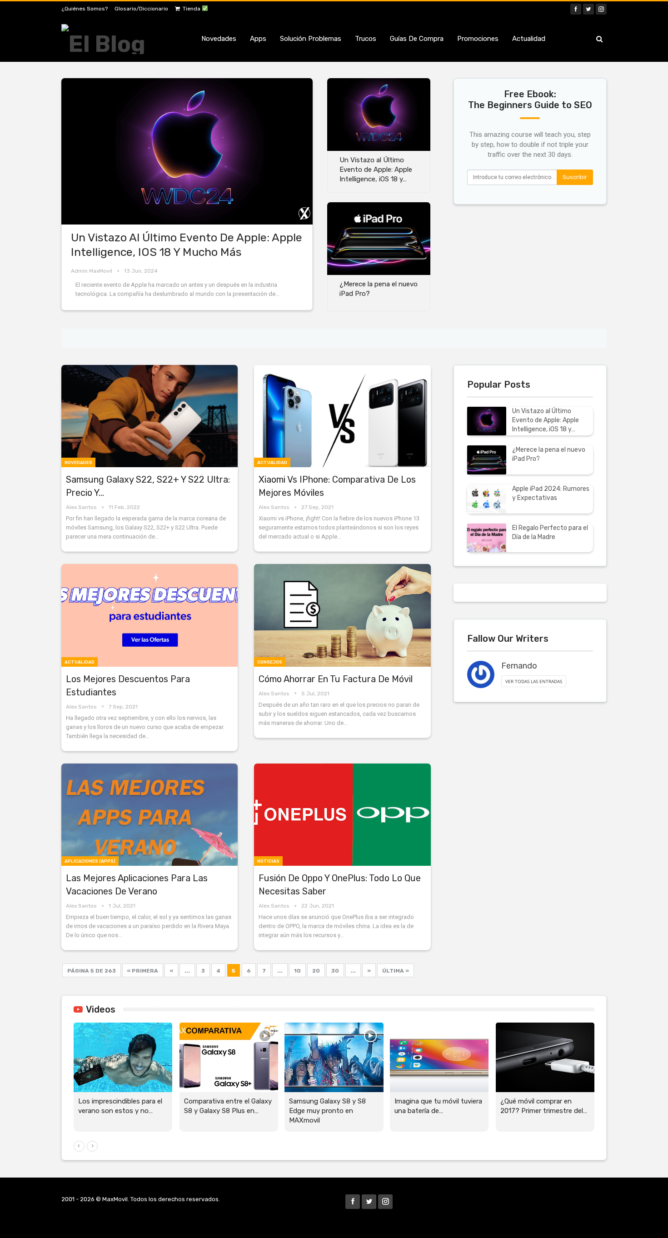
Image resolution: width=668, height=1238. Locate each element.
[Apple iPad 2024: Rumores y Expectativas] (486, 499)
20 (316, 971)
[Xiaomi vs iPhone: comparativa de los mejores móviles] (342, 416)
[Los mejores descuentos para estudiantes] (149, 615)
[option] (334, 1082)
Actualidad (528, 39)
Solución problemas (310, 39)
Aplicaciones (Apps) (90, 861)
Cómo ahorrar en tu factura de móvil (336, 679)
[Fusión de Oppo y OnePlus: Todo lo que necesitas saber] (342, 815)
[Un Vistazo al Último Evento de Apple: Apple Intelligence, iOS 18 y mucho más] (187, 151)
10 (297, 971)
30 (335, 971)
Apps (258, 39)
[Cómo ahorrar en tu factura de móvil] (342, 615)
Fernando (519, 666)
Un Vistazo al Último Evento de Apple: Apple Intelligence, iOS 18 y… (545, 420)
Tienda (192, 8)
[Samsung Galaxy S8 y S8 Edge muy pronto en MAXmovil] (333, 1057)
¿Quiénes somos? (84, 8)
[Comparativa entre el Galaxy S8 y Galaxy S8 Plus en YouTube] (228, 1057)
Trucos (365, 39)
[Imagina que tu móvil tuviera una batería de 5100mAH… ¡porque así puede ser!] (439, 1057)
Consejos (269, 662)
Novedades (218, 39)
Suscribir (575, 177)
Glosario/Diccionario (141, 8)
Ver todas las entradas (533, 681)
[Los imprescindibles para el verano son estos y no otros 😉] (123, 1057)
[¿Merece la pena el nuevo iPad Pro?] (378, 238)
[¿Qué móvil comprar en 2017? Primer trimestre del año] (545, 1057)
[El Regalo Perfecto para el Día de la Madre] (486, 538)
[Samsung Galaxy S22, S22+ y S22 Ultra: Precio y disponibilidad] (149, 416)
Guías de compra (417, 39)
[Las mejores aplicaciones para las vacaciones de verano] (149, 815)
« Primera (142, 971)
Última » (395, 971)
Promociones (478, 39)
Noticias (268, 861)
